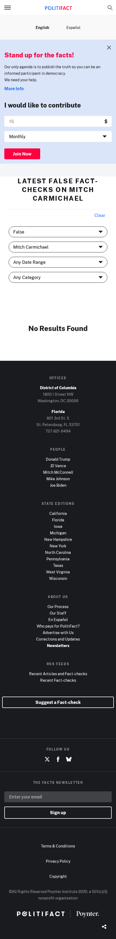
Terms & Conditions (58, 846)
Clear (99, 215)
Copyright (58, 876)
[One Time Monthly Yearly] (58, 136)
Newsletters (58, 645)
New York (58, 546)
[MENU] (9, 7)
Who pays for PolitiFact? (58, 626)
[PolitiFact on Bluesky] (68, 759)
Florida (58, 520)
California (58, 513)
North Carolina (58, 552)
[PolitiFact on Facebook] (58, 759)
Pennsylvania (58, 559)
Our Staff (58, 613)
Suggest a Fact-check (58, 702)
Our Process (58, 606)
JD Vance (58, 465)
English (42, 27)
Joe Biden (58, 485)
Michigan (58, 533)
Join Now (22, 154)
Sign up (58, 812)
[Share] (104, 927)
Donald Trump (58, 459)
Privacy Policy (58, 861)
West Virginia (58, 572)
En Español (58, 619)
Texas (58, 565)
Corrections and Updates (58, 639)
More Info (14, 88)
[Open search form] (110, 7)
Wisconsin (58, 578)
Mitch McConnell (58, 472)
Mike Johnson (58, 478)
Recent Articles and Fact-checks (58, 673)
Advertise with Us (58, 632)
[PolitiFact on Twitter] (47, 759)
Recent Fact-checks (58, 680)
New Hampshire (58, 539)
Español (73, 27)
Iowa (58, 526)
